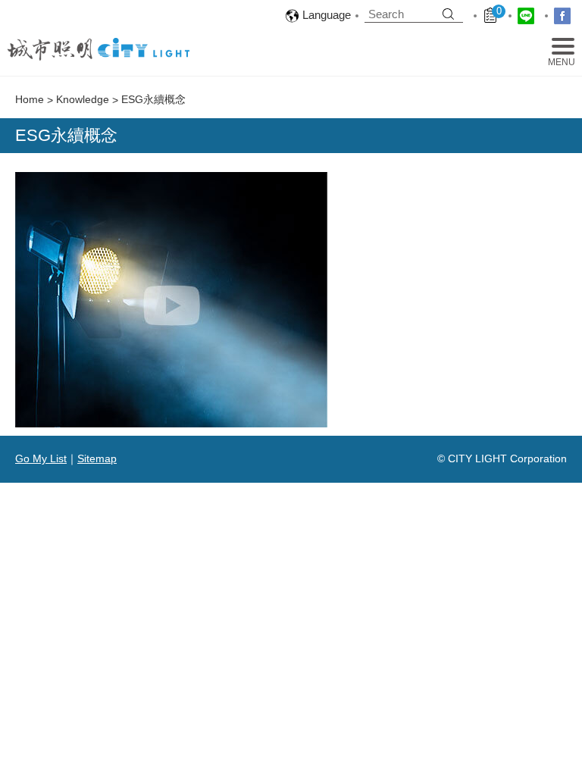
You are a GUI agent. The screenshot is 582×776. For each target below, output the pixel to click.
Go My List (41, 458)
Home (29, 99)
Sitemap (97, 458)
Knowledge (82, 99)
